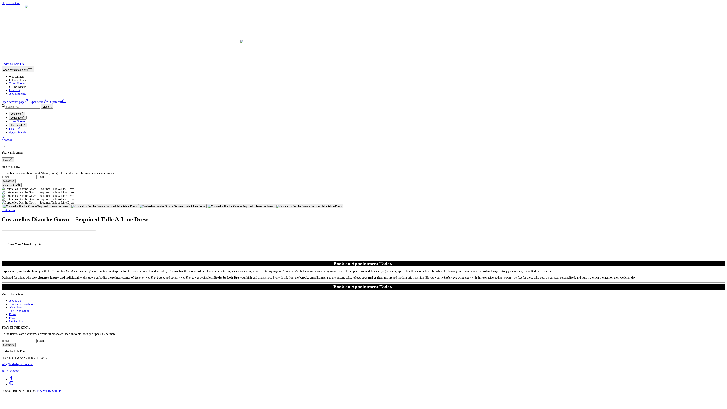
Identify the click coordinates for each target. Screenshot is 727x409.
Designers (18, 76)
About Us (15, 300)
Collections (19, 80)
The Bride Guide (19, 310)
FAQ (12, 317)
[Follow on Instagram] (11, 384)
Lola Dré (14, 90)
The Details (19, 86)
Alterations (15, 307)
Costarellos (8, 210)
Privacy (13, 314)
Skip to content (11, 3)
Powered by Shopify (49, 390)
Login (8, 139)
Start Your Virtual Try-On (24, 244)
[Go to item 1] (36, 206)
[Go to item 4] (241, 206)
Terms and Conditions (22, 304)
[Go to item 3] (172, 206)
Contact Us (16, 321)
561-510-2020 (10, 370)
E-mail (40, 176)
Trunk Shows (17, 83)
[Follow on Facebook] (11, 379)
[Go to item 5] (309, 206)
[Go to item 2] (104, 206)
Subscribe (8, 181)
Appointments (17, 93)
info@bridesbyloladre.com (17, 364)
